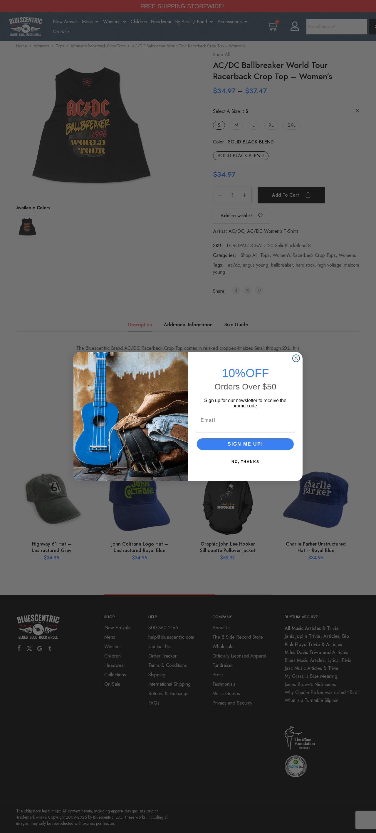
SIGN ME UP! (245, 443)
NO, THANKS (245, 462)
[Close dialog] (296, 358)
